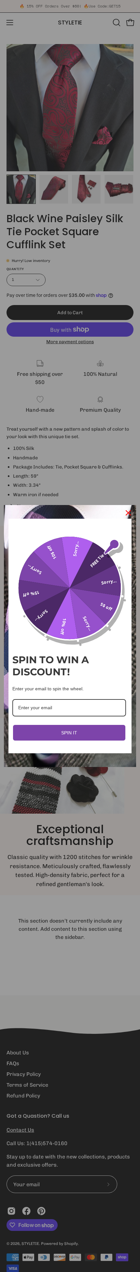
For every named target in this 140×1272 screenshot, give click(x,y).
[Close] (128, 513)
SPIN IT (69, 732)
